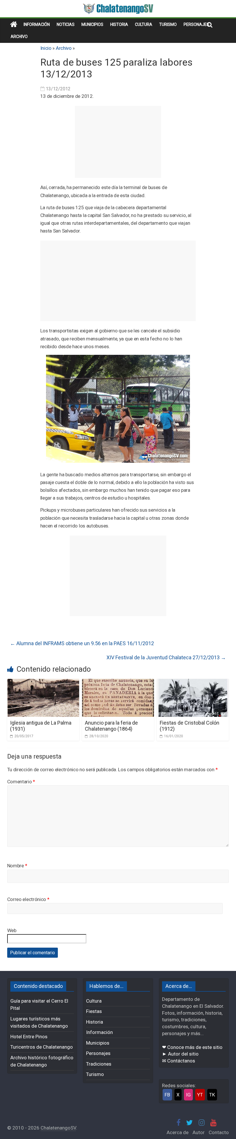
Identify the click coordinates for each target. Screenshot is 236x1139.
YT (200, 1095)
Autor (199, 1132)
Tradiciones (98, 1064)
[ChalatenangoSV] (13, 24)
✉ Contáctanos (178, 1061)
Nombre (17, 865)
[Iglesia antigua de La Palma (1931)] (43, 682)
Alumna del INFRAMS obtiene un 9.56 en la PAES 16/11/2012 (82, 643)
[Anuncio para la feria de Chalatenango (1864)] (118, 682)
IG (188, 1095)
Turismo (168, 24)
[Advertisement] (118, 142)
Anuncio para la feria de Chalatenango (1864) (111, 726)
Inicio (46, 48)
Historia (119, 24)
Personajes (196, 24)
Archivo (19, 36)
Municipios (92, 24)
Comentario (21, 781)
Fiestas (94, 1011)
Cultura (143, 24)
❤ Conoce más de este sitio (192, 1047)
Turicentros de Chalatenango (41, 1047)
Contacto (219, 1132)
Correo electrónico (28, 899)
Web (11, 930)
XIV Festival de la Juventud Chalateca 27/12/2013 (166, 657)
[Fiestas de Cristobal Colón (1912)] (193, 682)
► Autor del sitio (180, 1054)
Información (37, 24)
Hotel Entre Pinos (28, 1036)
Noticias (66, 24)
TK (212, 1095)
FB (167, 1095)
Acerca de (178, 1132)
